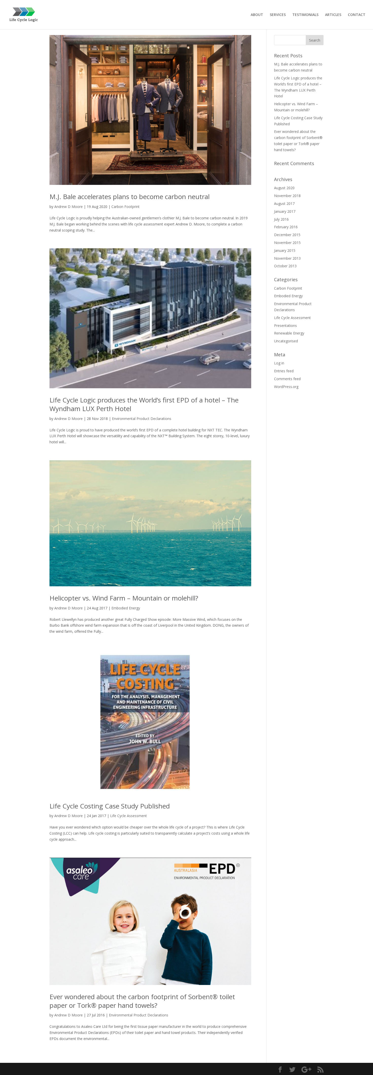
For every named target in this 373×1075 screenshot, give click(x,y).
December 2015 (287, 234)
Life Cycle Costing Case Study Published (109, 805)
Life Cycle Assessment (128, 815)
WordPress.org (286, 386)
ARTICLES (333, 15)
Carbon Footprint (125, 206)
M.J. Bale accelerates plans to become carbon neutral (129, 196)
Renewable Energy (289, 333)
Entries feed (284, 370)
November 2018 (287, 195)
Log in (279, 363)
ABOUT (257, 15)
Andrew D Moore (68, 206)
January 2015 (284, 250)
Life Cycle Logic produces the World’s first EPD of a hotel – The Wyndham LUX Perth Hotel (144, 404)
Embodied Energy (125, 608)
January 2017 (284, 211)
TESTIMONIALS (305, 15)
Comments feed (287, 378)
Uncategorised (286, 341)
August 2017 (284, 203)
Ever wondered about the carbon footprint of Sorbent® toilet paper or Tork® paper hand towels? (142, 1001)
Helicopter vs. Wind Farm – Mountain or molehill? (123, 598)
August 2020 (284, 187)
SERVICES (278, 15)
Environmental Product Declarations (141, 418)
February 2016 (286, 226)
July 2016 (281, 219)
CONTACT (356, 15)
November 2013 (287, 258)
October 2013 (285, 265)
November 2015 (287, 242)
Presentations (285, 325)
